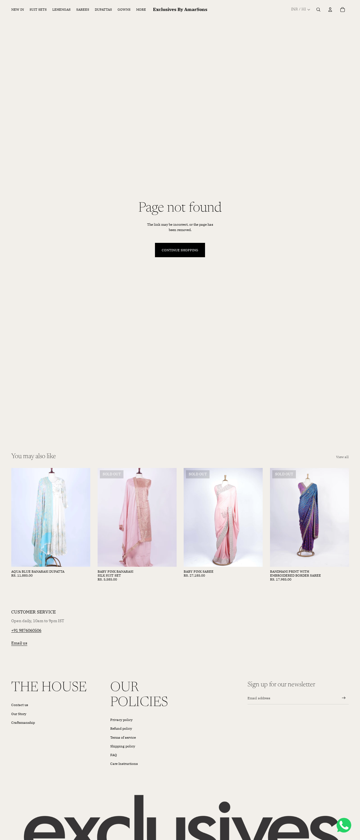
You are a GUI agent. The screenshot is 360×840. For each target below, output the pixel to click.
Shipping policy (122, 746)
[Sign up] (344, 698)
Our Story (18, 714)
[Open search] (318, 9)
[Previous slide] (19, 517)
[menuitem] (141, 10)
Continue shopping (180, 250)
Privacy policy (121, 720)
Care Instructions (124, 763)
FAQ (113, 755)
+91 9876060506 (26, 630)
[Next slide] (81, 517)
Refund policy (121, 728)
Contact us (19, 705)
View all (342, 457)
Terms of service (123, 737)
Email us (19, 643)
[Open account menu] (330, 9)
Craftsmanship (23, 722)
